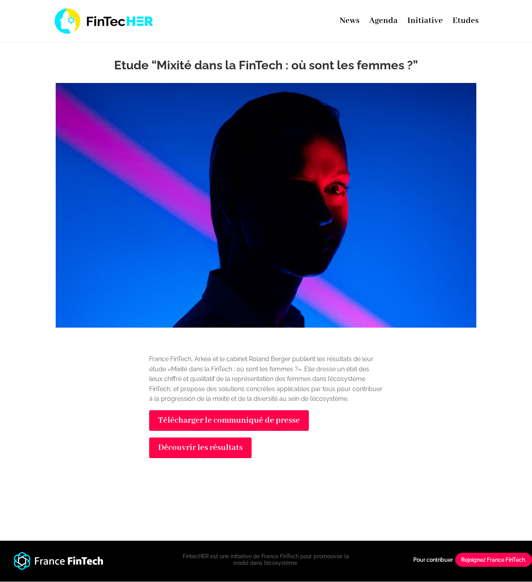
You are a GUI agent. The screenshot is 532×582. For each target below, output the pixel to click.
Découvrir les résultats (200, 448)
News (349, 22)
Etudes (466, 22)
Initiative (425, 22)
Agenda (383, 22)
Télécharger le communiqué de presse (229, 420)
